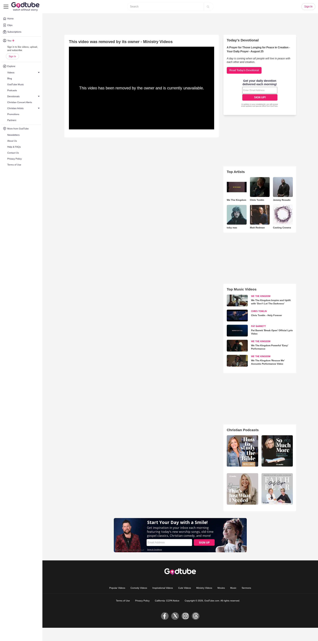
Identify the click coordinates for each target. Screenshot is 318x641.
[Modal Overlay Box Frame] (260, 93)
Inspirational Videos (162, 588)
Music (233, 588)
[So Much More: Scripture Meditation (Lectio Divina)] (277, 451)
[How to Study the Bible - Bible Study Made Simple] (242, 451)
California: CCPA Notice (167, 600)
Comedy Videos (139, 588)
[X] (175, 616)
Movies (221, 588)
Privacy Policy (142, 600)
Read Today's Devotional (244, 70)
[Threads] (195, 616)
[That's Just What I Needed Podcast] (242, 488)
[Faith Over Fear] (277, 488)
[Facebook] (165, 616)
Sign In (12, 56)
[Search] (208, 7)
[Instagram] (185, 616)
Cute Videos (184, 588)
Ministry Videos (204, 588)
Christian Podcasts (243, 430)
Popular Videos (117, 588)
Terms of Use (123, 600)
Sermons (246, 588)
